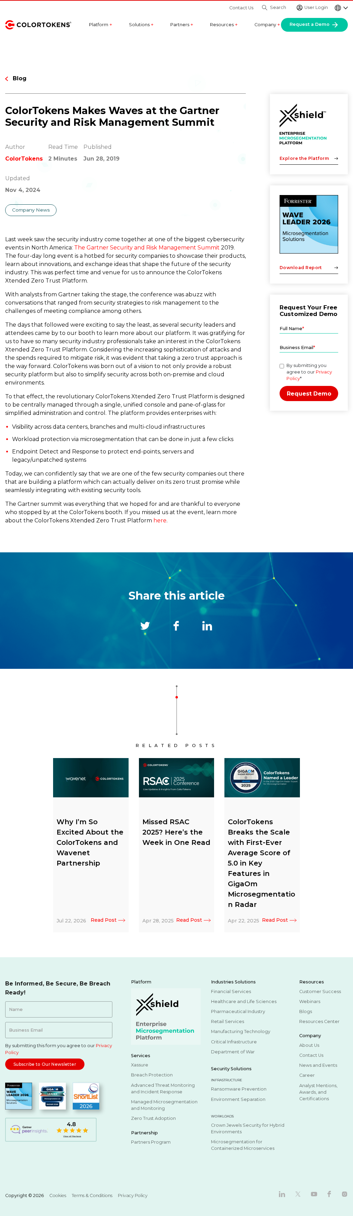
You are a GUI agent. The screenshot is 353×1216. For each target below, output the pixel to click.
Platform (100, 25)
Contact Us (241, 7)
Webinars (309, 1001)
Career (307, 1075)
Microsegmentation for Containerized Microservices (242, 1145)
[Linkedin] (282, 1193)
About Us (309, 1045)
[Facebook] (329, 1193)
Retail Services (227, 1021)
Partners (181, 25)
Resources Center (319, 1021)
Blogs (305, 1011)
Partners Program (151, 1142)
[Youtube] (314, 1193)
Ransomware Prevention (238, 1089)
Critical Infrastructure (234, 1041)
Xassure (139, 1064)
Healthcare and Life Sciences (243, 1001)
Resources (224, 25)
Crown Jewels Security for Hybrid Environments (247, 1128)
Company (267, 25)
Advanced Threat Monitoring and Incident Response (163, 1088)
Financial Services (231, 991)
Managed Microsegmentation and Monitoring (164, 1105)
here (160, 520)
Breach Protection (152, 1074)
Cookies (57, 1195)
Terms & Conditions (92, 1195)
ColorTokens (24, 158)
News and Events (318, 1065)
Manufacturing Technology (240, 1031)
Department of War (233, 1051)
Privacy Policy (133, 1195)
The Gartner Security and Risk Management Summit (147, 247)
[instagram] (344, 1193)
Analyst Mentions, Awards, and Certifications (318, 1092)
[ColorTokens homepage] (38, 24)
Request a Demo (310, 24)
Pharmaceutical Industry (238, 1011)
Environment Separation (238, 1099)
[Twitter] (297, 1193)
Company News (31, 210)
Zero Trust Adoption (153, 1118)
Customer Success (320, 991)
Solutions (141, 25)
